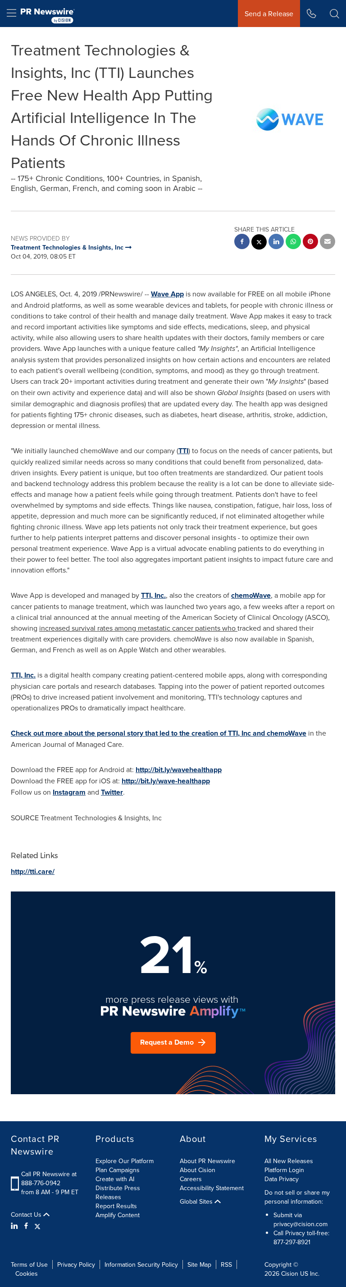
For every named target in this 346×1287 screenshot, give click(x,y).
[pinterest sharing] (310, 242)
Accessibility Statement (212, 1187)
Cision (289, 1273)
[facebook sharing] (242, 242)
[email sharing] (327, 242)
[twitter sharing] (259, 243)
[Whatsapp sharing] (293, 242)
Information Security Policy (141, 1264)
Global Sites (197, 1201)
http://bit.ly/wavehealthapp (179, 769)
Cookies (26, 1273)
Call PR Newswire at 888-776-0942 (49, 1178)
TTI (183, 451)
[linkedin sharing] (276, 242)
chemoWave (251, 595)
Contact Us (27, 1214)
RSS (226, 1264)
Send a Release (269, 13)
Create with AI (115, 1178)
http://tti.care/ (33, 871)
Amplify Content (118, 1214)
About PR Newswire (207, 1160)
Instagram (69, 792)
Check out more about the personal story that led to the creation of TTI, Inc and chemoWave (158, 733)
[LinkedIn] (15, 1225)
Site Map (199, 1264)
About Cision (197, 1169)
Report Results (116, 1205)
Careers (191, 1178)
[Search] (334, 13)
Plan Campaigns (118, 1169)
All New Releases (288, 1160)
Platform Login (284, 1169)
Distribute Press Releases (118, 1192)
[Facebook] (26, 1225)
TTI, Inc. (153, 595)
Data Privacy (281, 1178)
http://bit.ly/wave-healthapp (166, 781)
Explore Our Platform (125, 1160)
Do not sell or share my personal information (297, 1197)
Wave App (167, 294)
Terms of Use (29, 1264)
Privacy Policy (76, 1264)
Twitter (112, 792)
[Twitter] (37, 1225)
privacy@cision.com (300, 1223)
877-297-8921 (291, 1241)
